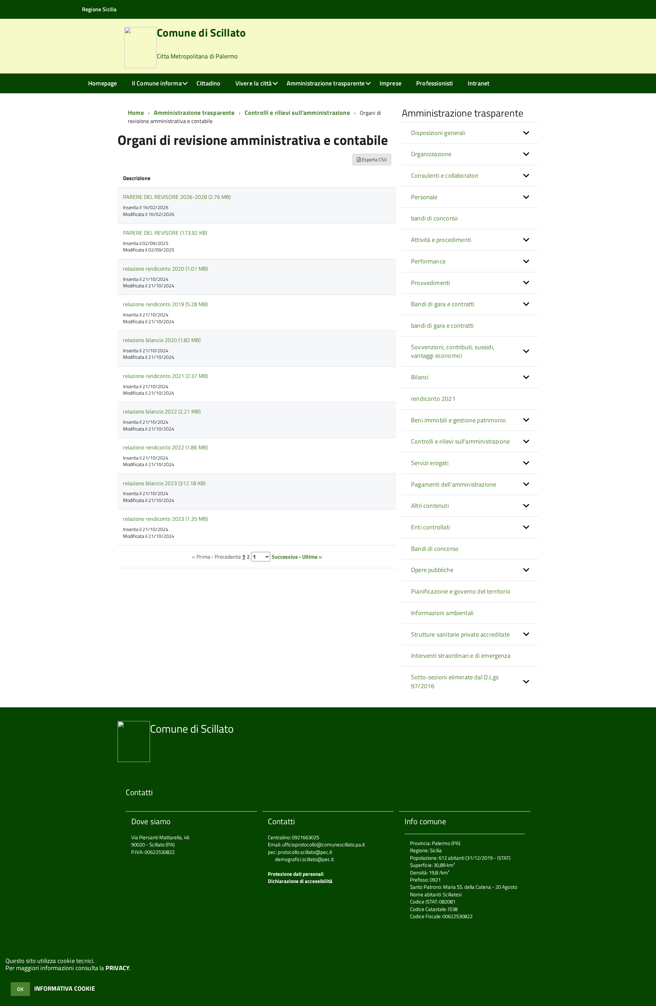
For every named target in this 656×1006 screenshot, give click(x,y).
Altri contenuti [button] (430, 505)
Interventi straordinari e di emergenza (460, 655)
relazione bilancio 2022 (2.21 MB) (162, 411)
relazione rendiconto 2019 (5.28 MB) (165, 304)
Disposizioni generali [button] (438, 132)
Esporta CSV (374, 159)
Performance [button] (428, 261)
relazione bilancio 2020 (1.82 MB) (162, 340)
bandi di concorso (434, 218)
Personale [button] (424, 197)
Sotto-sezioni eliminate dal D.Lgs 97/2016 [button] (454, 681)
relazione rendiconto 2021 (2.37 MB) (165, 376)
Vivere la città (253, 83)
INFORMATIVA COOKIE (64, 988)
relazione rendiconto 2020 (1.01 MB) (165, 268)
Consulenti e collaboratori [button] (445, 175)
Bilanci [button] (419, 377)
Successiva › (286, 557)
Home (136, 112)
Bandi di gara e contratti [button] (443, 304)
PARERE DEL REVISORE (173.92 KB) (165, 233)
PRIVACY (117, 968)
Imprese (390, 83)
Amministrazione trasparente (326, 83)
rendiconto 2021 (433, 398)
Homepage (102, 83)
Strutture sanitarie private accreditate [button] (460, 634)
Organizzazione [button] (431, 154)
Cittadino (208, 83)
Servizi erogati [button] (430, 462)
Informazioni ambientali (442, 612)
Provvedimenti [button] (430, 282)
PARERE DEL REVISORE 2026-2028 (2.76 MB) (177, 197)
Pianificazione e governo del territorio (460, 591)
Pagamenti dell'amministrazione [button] (453, 484)
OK (20, 989)
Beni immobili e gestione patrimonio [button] (458, 420)
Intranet (478, 83)
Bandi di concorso (435, 548)
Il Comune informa (157, 83)
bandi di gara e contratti (442, 325)
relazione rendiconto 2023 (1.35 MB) (165, 519)
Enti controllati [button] (430, 527)
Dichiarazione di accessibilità (300, 881)
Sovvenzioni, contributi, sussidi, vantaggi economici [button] (452, 351)
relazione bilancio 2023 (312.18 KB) (164, 483)
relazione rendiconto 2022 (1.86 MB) (165, 447)
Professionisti (434, 83)
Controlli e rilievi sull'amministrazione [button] (460, 441)
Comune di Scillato (201, 44)
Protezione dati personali (296, 874)
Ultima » (312, 557)
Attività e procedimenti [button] (441, 239)
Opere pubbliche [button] (432, 569)
